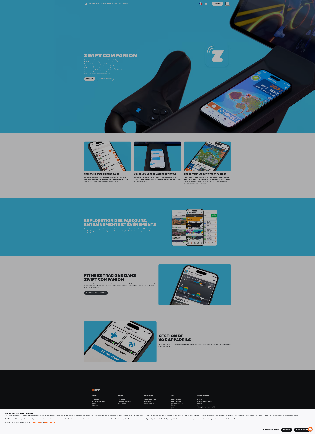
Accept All (286, 429)
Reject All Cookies (302, 429)
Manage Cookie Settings (271, 429)
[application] (310, 429)
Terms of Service (50, 422)
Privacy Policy (36, 422)
